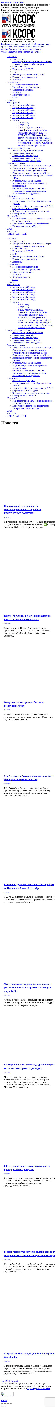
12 (12, 1381)
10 (8, 1381)
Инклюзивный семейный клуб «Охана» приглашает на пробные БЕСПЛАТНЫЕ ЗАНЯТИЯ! (22, 510)
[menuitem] (12, 56)
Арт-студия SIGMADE (38, 1388)
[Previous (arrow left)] (2, 1406)
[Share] (5, 1403)
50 (17, 1381)
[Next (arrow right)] (5, 1406)
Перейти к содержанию (12, 2)
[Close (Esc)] (2, 1403)
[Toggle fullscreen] (8, 1403)
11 (10, 1381)
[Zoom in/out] (11, 1403)
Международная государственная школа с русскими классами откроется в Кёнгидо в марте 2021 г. (27, 988)
